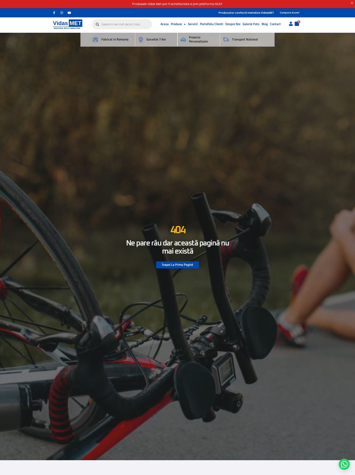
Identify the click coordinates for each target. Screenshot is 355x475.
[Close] (352, 3)
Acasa (164, 24)
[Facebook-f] (54, 12)
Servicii (193, 24)
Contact (275, 24)
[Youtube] (69, 12)
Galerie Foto (251, 24)
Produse (176, 24)
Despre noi (232, 24)
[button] (344, 464)
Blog (265, 24)
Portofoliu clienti (211, 24)
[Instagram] (61, 12)
